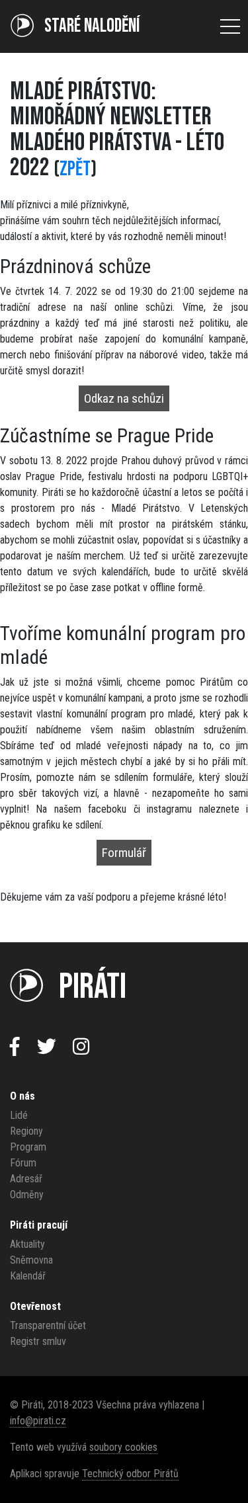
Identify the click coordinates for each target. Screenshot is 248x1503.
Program (28, 1147)
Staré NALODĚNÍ (92, 26)
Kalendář (28, 1276)
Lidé (19, 1115)
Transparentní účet (48, 1325)
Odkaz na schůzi (124, 398)
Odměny (27, 1194)
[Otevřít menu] (230, 26)
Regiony (26, 1131)
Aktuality (27, 1244)
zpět (75, 169)
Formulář (124, 852)
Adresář (26, 1178)
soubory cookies (123, 1447)
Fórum (23, 1163)
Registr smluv (38, 1341)
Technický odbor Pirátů (130, 1473)
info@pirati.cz (38, 1420)
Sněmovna (31, 1260)
